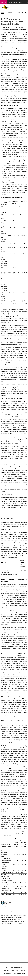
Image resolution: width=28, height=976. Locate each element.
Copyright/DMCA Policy (9, 973)
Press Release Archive (16, 967)
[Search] (19, 12)
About (7, 967)
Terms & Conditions (20, 970)
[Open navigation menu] (2, 12)
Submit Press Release (8, 970)
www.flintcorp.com (8, 524)
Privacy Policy (21, 973)
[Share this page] (26, 12)
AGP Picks (3, 2)
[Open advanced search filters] (22, 12)
